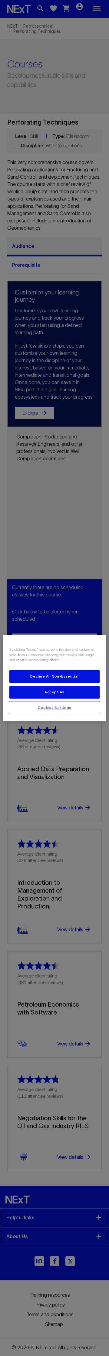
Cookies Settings (54, 707)
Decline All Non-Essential (54, 676)
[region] (54, 678)
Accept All (54, 692)
